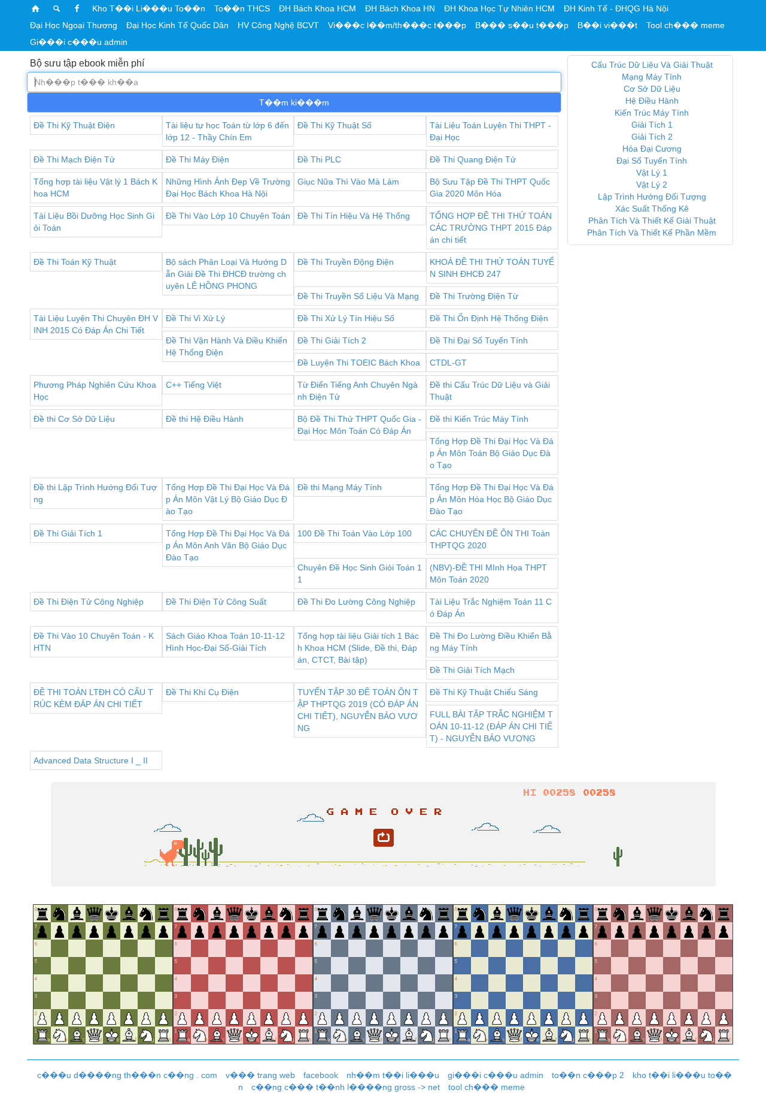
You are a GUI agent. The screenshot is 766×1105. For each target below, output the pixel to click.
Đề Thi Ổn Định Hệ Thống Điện (489, 318)
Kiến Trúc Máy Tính (652, 112)
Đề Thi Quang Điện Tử (473, 159)
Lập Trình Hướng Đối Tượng (652, 196)
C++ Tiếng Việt (193, 385)
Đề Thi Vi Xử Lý (195, 318)
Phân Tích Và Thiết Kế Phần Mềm (651, 232)
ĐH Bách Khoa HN (400, 8)
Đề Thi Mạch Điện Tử (74, 159)
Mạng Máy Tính (652, 76)
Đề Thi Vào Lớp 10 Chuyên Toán (228, 216)
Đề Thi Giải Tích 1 (68, 533)
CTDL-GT (448, 362)
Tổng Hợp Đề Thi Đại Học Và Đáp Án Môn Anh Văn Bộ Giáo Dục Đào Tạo (228, 545)
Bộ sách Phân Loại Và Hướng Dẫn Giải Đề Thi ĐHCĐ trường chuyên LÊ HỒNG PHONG (226, 274)
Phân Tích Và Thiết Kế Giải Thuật (652, 220)
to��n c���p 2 (588, 1075)
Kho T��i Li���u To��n (148, 8)
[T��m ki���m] (57, 8)
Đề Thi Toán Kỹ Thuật (75, 262)
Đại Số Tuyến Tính (651, 160)
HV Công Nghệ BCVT (278, 25)
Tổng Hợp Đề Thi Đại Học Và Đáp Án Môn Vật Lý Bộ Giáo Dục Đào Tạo (228, 499)
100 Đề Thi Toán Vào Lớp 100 (354, 533)
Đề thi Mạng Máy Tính (339, 487)
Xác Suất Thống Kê (652, 208)
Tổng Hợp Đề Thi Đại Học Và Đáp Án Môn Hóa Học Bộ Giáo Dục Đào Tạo (492, 499)
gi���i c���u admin (495, 1075)
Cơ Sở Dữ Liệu (652, 88)
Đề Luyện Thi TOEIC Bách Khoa (358, 362)
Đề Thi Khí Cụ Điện (202, 692)
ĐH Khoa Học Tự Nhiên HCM (499, 8)
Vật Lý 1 (651, 172)
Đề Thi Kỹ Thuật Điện (74, 125)
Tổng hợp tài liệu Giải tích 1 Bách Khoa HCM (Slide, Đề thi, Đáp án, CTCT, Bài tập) (358, 648)
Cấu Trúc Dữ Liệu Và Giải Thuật (652, 65)
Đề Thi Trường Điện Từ (474, 296)
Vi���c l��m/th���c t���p (397, 25)
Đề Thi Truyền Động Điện (345, 262)
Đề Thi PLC (319, 159)
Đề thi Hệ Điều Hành (205, 419)
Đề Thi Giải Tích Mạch (472, 670)
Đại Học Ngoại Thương (73, 25)
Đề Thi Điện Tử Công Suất (216, 601)
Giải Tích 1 (652, 124)
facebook (320, 1075)
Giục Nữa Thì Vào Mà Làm (348, 181)
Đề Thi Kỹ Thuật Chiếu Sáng (484, 692)
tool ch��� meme (486, 1087)
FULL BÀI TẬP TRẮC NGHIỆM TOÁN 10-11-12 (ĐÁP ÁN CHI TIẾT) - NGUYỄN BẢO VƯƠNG (491, 726)
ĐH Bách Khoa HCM (317, 8)
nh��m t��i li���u (392, 1075)
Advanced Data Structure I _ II (91, 760)
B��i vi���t (607, 25)
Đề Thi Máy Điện (197, 159)
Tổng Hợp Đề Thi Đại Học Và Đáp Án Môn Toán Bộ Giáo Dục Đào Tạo (492, 453)
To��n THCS (242, 8)
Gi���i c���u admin (78, 42)
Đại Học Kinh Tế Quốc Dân (177, 25)
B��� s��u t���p (522, 25)
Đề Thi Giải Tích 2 (331, 340)
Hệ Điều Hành (652, 100)
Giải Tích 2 (652, 136)
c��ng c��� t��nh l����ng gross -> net (345, 1087)
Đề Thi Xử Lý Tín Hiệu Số (345, 318)
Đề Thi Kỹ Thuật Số (334, 125)
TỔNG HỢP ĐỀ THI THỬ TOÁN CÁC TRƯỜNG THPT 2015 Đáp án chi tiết (491, 227)
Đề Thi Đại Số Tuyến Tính (479, 340)
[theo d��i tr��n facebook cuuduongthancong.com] (77, 8)
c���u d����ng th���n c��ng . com (127, 1075)
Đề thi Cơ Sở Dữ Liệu (74, 419)
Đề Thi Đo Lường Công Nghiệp (356, 601)
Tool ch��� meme (685, 25)
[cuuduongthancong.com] (36, 8)
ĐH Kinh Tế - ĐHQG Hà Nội (616, 8)
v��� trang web (260, 1075)
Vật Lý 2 (651, 184)
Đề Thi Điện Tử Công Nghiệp (89, 601)
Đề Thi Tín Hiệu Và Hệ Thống (353, 216)
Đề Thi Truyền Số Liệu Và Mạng (358, 296)
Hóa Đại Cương (652, 148)
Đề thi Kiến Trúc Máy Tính (479, 419)
